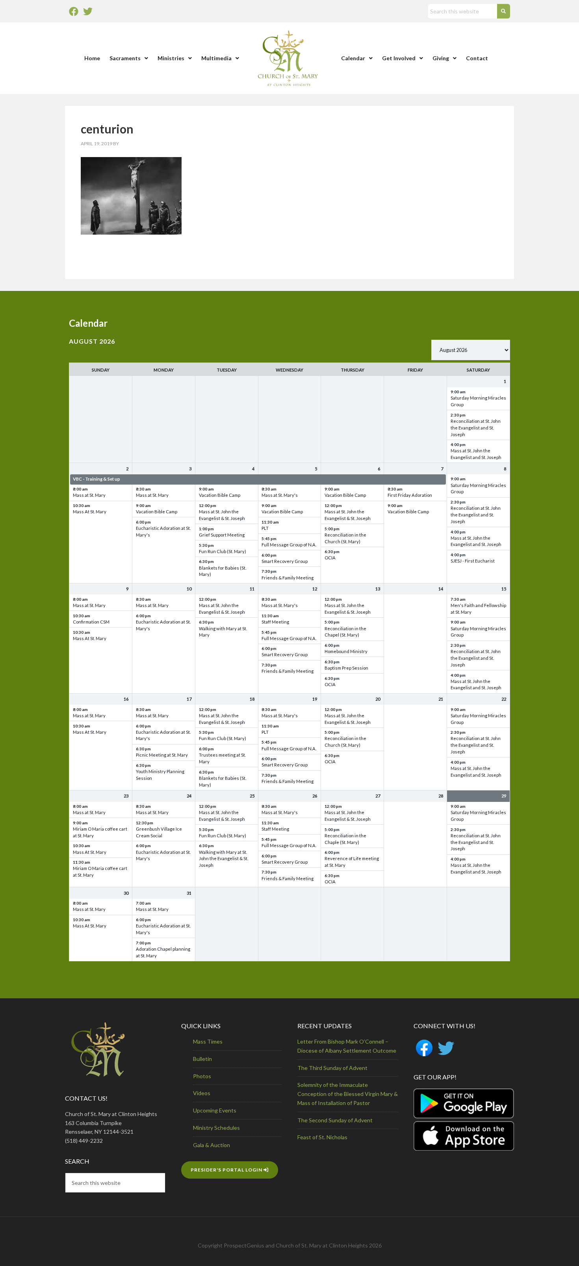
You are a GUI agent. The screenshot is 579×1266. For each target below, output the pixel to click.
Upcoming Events (214, 1110)
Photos (202, 1076)
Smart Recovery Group (285, 561)
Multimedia (216, 58)
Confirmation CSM (91, 621)
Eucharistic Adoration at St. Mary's (163, 531)
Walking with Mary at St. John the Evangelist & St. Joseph (223, 859)
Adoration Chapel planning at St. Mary (163, 952)
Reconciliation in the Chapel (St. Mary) (345, 632)
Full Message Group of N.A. (289, 544)
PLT (265, 528)
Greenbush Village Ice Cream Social (159, 832)
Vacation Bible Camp (156, 511)
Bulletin (202, 1058)
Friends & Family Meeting (288, 577)
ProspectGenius (244, 1245)
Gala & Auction (211, 1145)
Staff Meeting (275, 621)
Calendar (353, 58)
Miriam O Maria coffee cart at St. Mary (100, 832)
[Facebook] (73, 11)
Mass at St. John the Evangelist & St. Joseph (222, 515)
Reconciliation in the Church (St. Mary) (345, 538)
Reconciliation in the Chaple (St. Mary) (345, 839)
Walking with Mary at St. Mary (223, 632)
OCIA (330, 557)
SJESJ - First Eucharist (473, 560)
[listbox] (470, 350)
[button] (129, 58)
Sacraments (125, 58)
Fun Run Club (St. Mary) (222, 551)
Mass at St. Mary (89, 495)
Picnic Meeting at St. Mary (162, 754)
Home (92, 58)
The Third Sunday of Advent (332, 1067)
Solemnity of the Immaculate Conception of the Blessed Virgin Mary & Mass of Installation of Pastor (347, 1093)
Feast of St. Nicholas (322, 1137)
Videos (201, 1093)
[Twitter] (88, 11)
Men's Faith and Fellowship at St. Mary (478, 608)
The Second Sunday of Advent (335, 1120)
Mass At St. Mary (89, 511)
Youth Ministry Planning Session (160, 775)
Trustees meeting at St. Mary (222, 758)
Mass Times (208, 1041)
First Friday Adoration (410, 495)
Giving (440, 58)
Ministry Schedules (216, 1127)
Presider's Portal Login (227, 1170)
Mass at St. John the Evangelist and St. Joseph (476, 454)
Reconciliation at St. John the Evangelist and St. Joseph (476, 427)
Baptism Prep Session (346, 667)
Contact (477, 58)
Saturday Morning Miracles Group (478, 401)
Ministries (171, 58)
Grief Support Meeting (222, 534)
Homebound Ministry (346, 651)
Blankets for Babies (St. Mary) (222, 571)
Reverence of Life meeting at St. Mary (352, 862)
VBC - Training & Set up (96, 478)
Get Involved (399, 58)
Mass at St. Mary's (280, 495)
